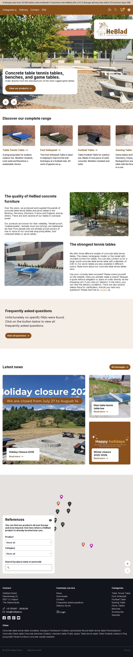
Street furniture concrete (26, 636)
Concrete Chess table (13, 633)
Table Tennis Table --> (15, 150)
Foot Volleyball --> (50, 150)
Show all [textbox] (10, 542)
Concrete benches (33, 633)
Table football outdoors (110, 633)
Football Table (119, 599)
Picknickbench (113, 630)
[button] (55, 520)
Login (62, 612)
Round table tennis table (94, 630)
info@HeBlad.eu (14, 612)
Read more (16, 456)
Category (10, 548)
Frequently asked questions (69, 602)
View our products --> (20, 88)
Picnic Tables (118, 605)
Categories (8, 9)
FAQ (44, 9)
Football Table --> (88, 150)
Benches (116, 608)
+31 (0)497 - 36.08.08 (17, 608)
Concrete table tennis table (16, 630)
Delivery (23, 9)
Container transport (40, 630)
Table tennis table (90, 633)
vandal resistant (46, 636)
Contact (35, 9)
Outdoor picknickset (71, 630)
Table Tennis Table (121, 593)
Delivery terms (63, 605)
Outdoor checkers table (55, 633)
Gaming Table (118, 602)
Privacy (127, 650)
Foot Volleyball (119, 596)
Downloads (61, 596)
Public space (74, 633)
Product (9, 537)
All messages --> (119, 367)
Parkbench (55, 630)
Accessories (118, 612)
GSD (39, 650)
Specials (116, 615)
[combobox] (28, 542)
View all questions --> (18, 335)
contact (103, 290)
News (59, 593)
